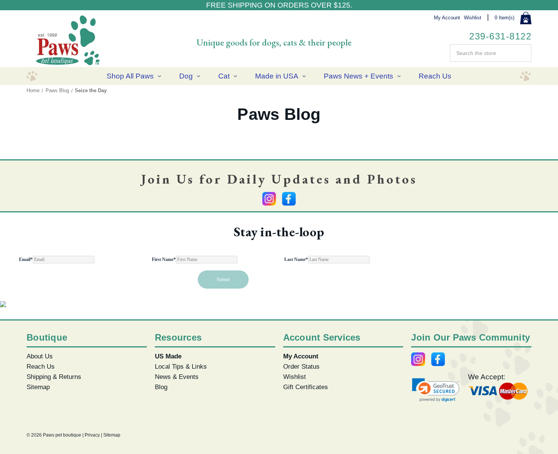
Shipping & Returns (54, 376)
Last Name (296, 259)
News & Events (177, 376)
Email (26, 259)
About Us (40, 356)
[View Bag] (525, 18)
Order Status (301, 366)
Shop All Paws (130, 76)
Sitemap (38, 387)
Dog (186, 76)
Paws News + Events (358, 76)
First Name (164, 259)
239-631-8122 (500, 36)
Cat (224, 76)
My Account (447, 17)
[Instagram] (269, 199)
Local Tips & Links (181, 366)
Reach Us (435, 76)
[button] (435, 390)
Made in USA (276, 76)
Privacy (92, 435)
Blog (161, 387)
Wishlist (472, 17)
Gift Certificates (305, 387)
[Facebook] (289, 199)
